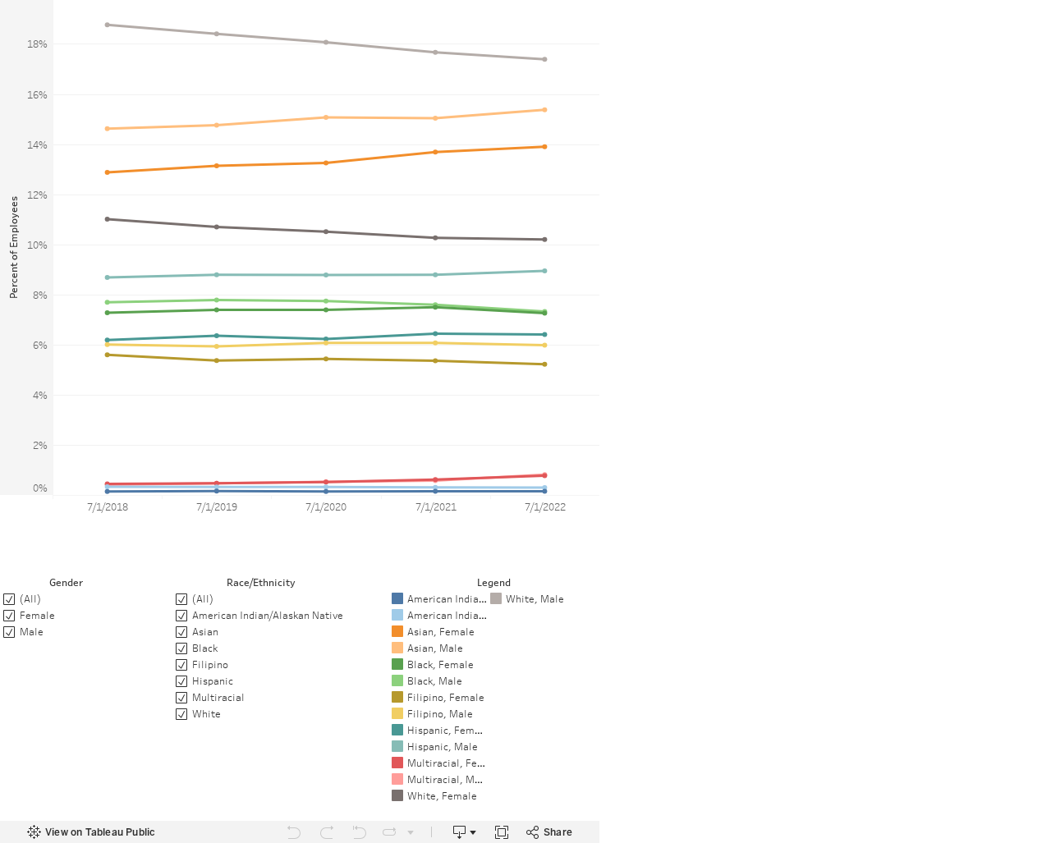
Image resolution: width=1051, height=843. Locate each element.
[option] (438, 598)
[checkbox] (260, 598)
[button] (591, 581)
